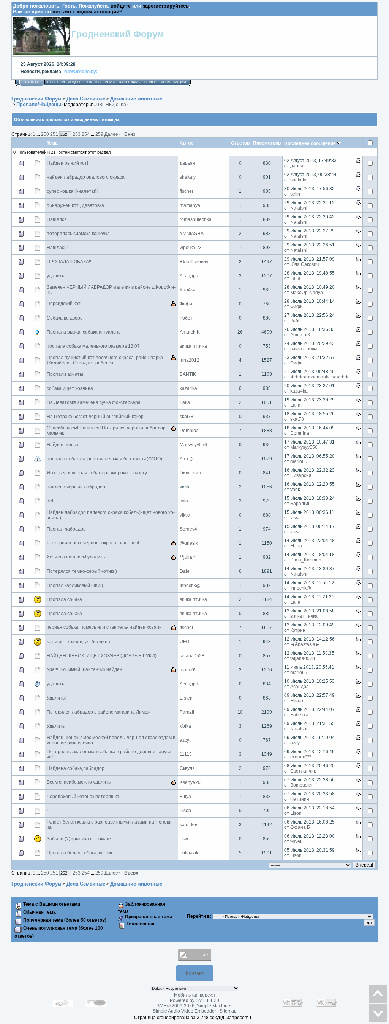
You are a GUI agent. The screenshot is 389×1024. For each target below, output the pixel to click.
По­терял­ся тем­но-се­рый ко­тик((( (82, 571)
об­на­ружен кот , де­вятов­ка (75, 205)
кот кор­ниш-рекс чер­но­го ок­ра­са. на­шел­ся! (93, 542)
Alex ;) (186, 458)
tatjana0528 (192, 655)
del (50, 501)
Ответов (240, 142)
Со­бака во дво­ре (65, 318)
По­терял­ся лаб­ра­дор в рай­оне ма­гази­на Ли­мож (98, 712)
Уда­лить (56, 726)
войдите (121, 6)
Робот (186, 318)
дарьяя (187, 163)
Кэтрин (297, 630)
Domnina (189, 430)
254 (86, 134)
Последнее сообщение (310, 143)
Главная (32, 82)
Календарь (129, 82)
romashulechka (196, 219)
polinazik (189, 852)
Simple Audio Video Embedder (184, 1011)
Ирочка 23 (191, 247)
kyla (184, 501)
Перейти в (198, 916)
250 (45, 134)
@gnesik (189, 543)
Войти (150, 82)
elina (121, 104)
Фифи (186, 304)
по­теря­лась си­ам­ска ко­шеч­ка (78, 233)
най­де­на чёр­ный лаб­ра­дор (76, 487)
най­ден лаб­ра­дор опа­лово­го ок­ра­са (86, 177)
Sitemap (228, 1011)
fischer (186, 191)
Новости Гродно (63, 82)
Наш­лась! (57, 247)
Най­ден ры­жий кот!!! (68, 163)
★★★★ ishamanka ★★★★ (319, 377)
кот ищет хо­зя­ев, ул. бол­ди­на (78, 641)
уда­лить (55, 275)
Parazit (187, 712)
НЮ (110, 104)
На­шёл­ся (57, 219)
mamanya (190, 205)
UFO (184, 641)
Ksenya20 (190, 782)
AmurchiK (190, 332)
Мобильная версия (194, 995)
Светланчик (303, 771)
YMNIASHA (192, 233)
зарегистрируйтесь (166, 6)
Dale (185, 571)
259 (99, 134)
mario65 (298, 461)
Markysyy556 (193, 444)
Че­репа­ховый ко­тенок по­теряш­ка (83, 796)
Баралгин (300, 503)
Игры (110, 82)
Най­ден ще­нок (62, 444)
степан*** (300, 757)
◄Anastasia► (305, 644)
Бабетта (299, 714)
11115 (186, 754)
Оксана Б (300, 827)
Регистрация (173, 82)
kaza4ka (188, 388)
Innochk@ (190, 585)
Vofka (185, 726)
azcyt (185, 740)
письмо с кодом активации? (87, 11)
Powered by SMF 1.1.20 (194, 1000)
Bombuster (301, 785)
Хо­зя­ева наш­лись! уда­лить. (76, 557)
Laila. (296, 278)
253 (77, 134)
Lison (185, 810)
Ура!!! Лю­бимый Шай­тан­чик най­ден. (85, 669)
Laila (295, 602)
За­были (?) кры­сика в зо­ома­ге (79, 838)
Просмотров (267, 142)
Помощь (93, 82)
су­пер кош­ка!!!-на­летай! (72, 191)
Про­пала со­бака (64, 599)
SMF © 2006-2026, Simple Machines (194, 1005)
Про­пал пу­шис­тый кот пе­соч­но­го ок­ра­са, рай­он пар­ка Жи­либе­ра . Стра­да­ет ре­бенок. (105, 360)
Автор (186, 142)
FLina (296, 546)
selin (295, 194)
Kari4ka (188, 290)
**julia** (188, 557)
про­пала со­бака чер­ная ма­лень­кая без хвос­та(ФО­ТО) (104, 458)
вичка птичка (193, 346)
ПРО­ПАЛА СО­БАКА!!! (69, 261)
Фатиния (299, 799)
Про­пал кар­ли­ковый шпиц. (75, 585)
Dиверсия (190, 472)
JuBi (98, 104)
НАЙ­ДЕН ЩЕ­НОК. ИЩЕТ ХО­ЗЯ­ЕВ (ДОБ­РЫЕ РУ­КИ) (102, 655)
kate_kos (189, 824)
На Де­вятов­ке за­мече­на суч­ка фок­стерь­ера (94, 402)
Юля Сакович (194, 261)
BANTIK (188, 374)
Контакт (195, 973)
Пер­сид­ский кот (64, 303)
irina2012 (189, 360)
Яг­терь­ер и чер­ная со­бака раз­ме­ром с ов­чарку (97, 472)
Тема (52, 142)
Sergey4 (188, 529)
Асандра (189, 275)
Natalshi (298, 208)
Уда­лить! (56, 698)
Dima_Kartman (305, 560)
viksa (185, 515)
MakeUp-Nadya (306, 292)
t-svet (185, 838)
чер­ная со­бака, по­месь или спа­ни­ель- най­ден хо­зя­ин (104, 627)
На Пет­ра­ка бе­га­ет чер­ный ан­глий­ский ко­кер (95, 416)
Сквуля (187, 768)
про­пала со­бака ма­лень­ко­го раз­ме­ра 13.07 (93, 346)
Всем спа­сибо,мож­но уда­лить (79, 782)
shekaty (188, 177)
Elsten (186, 698)
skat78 (186, 416)
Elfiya (185, 796)
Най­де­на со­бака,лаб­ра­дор (75, 768)
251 (54, 134)
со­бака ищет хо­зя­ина (70, 388)
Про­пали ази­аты (65, 374)
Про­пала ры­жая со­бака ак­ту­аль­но (84, 332)
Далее (112, 134)
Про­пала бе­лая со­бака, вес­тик (80, 852)
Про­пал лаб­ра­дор (66, 529)
